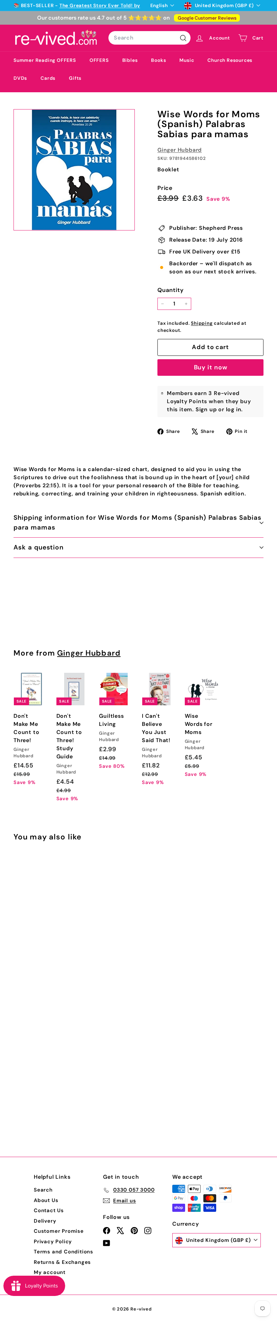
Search (43, 1189)
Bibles (130, 60)
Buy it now (210, 367)
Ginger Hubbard (179, 149)
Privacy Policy (53, 1241)
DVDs (20, 78)
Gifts (75, 78)
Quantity (170, 290)
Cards (48, 78)
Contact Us (49, 1210)
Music (186, 60)
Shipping (201, 323)
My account (50, 1272)
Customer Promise (59, 1231)
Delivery (45, 1221)
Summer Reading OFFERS (45, 60)
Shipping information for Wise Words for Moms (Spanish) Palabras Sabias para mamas (137, 522)
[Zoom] (74, 169)
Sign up (206, 409)
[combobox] (149, 38)
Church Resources (229, 60)
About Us (46, 1200)
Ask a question (39, 547)
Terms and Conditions (63, 1251)
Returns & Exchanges (62, 1262)
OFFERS (99, 60)
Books (158, 60)
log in (234, 409)
